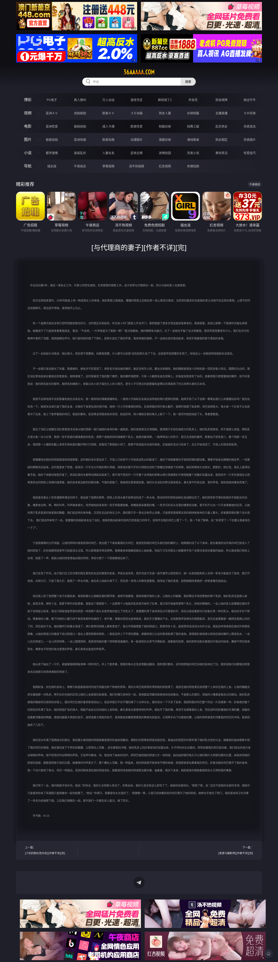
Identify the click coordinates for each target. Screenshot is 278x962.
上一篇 (45, 850)
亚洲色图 (80, 140)
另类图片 (250, 140)
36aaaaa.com (139, 72)
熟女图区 (221, 140)
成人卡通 (108, 126)
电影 (28, 126)
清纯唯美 (193, 140)
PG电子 (52, 100)
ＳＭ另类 (250, 113)
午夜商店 (80, 166)
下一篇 (235, 850)
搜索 (188, 82)
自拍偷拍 (80, 113)
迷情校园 (165, 153)
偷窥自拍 (52, 140)
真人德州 (80, 100)
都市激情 (52, 153)
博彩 (28, 99)
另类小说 (193, 153)
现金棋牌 (221, 100)
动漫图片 (136, 140)
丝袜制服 (193, 113)
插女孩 (51, 166)
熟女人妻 (165, 113)
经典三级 (193, 126)
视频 (28, 113)
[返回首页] (268, 953)
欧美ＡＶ (108, 113)
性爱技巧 (250, 153)
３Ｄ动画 (136, 113)
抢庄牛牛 (250, 100)
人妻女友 (108, 153)
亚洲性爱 (52, 126)
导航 (28, 166)
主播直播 (221, 113)
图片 (28, 139)
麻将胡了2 (165, 100)
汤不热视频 (136, 166)
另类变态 (250, 126)
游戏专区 (136, 100)
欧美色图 (108, 140)
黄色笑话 (221, 153)
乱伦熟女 (221, 126)
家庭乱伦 (80, 153)
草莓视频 (108, 166)
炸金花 (193, 100)
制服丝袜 (165, 126)
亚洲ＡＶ (52, 113)
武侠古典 (136, 153)
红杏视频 (165, 166)
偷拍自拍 (80, 126)
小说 (28, 152)
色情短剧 (193, 166)
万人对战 (108, 100)
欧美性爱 (136, 126)
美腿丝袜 (165, 140)
